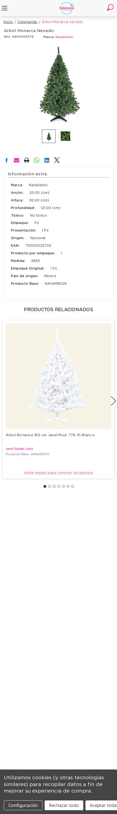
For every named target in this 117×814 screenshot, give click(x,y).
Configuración (23, 805)
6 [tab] (68, 486)
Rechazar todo (64, 805)
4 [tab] (58, 486)
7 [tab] (72, 486)
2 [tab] (49, 486)
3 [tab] (54, 486)
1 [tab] (45, 486)
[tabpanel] (58, 399)
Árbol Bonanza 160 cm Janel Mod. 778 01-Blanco (50, 435)
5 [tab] (63, 486)
